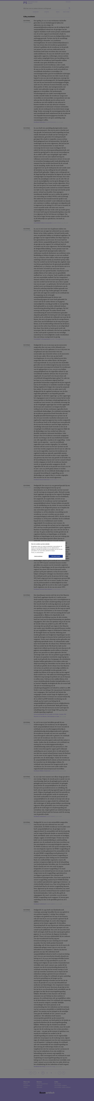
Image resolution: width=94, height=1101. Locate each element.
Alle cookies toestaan (55, 556)
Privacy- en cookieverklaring (37, 552)
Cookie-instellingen (38, 556)
